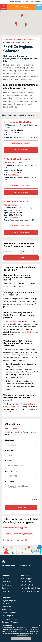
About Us (5, 579)
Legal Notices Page (22, 635)
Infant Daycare (7, 606)
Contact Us (6, 582)
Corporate (5, 591)
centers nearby (20, 7)
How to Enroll (26, 332)
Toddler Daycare (8, 609)
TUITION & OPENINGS (21, 143)
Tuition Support (26, 579)
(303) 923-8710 (13, 217)
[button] (22, 16)
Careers (5, 588)
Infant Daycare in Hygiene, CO (17, 528)
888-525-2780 (11, 429)
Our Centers (6, 585)
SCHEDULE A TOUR (21, 150)
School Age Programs (10, 622)
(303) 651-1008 (13, 135)
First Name (10, 440)
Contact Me (21, 508)
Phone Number (11, 471)
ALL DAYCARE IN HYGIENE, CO (24, 40)
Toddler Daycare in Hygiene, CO (18, 534)
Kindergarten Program (10, 619)
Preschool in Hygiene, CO (15, 540)
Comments (9, 481)
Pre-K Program (7, 616)
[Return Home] (3, 7)
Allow (21, 638)
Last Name (10, 450)
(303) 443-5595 (13, 175)
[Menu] (38, 7)
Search (21, 258)
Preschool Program (9, 612)
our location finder (14, 321)
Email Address (11, 461)
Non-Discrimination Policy (30, 588)
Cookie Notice (35, 631)
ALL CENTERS (8, 40)
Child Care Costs (27, 585)
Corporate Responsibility (30, 591)
